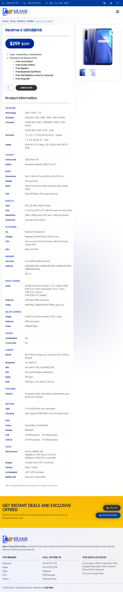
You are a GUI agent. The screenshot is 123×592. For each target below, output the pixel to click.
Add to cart (26, 87)
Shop (13, 21)
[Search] (104, 3)
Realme (21, 21)
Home (5, 21)
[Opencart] (117, 3)
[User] (111, 3)
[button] (112, 32)
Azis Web (48, 587)
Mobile (30, 21)
